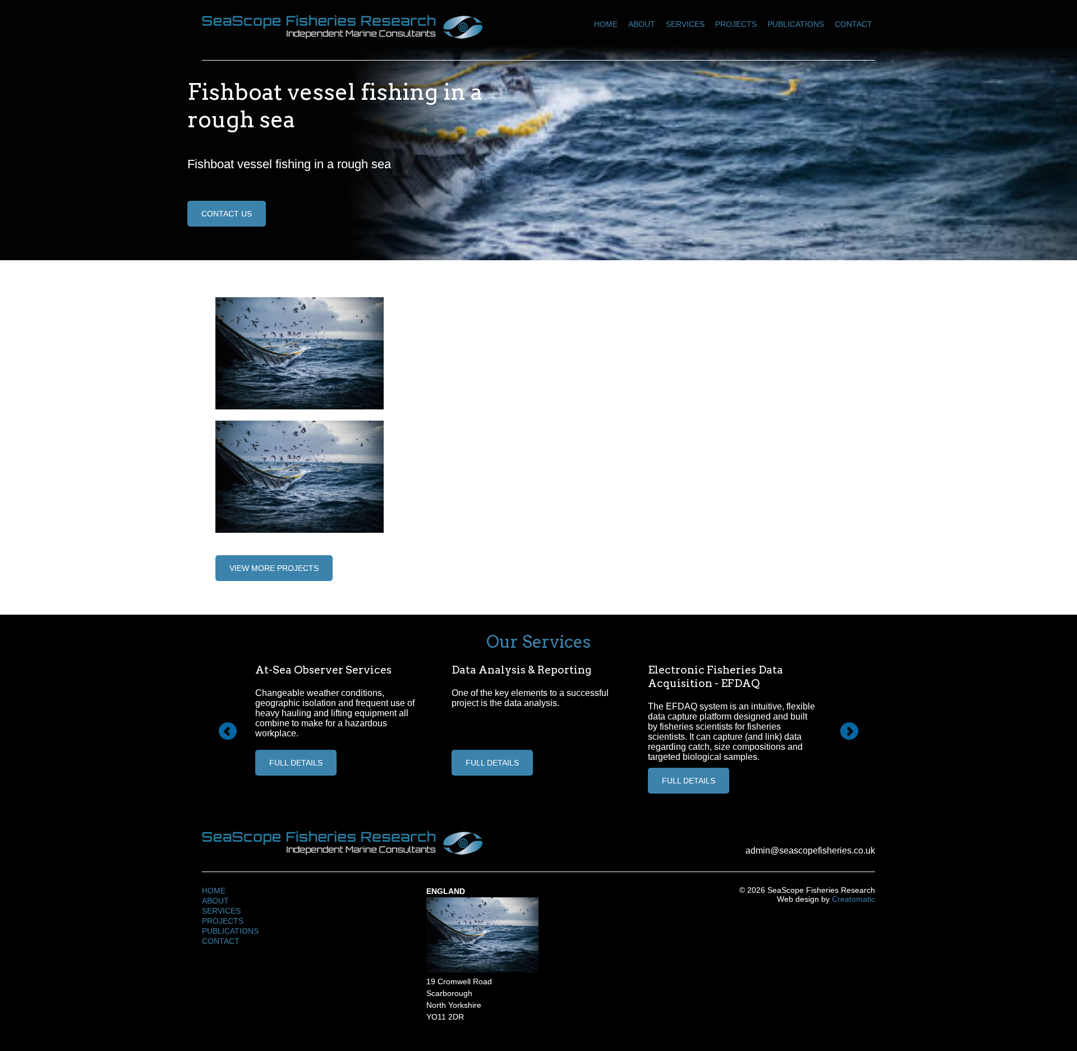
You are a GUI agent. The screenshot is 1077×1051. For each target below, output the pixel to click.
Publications (795, 24)
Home (606, 24)
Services (685, 24)
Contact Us (226, 213)
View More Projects (274, 568)
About (641, 24)
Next (849, 731)
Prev (228, 731)
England (445, 891)
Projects (736, 24)
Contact (853, 24)
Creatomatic (853, 899)
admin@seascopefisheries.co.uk (810, 850)
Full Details (296, 762)
